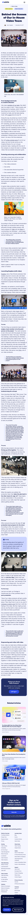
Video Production (19, 8)
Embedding (3, 847)
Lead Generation (4, 866)
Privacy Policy (7, 816)
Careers (16, 892)
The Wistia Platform (5, 835)
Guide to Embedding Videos (20, 862)
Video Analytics (4, 859)
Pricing (2, 841)
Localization (3, 855)
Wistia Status (17, 875)
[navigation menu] (24, 2)
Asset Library (17, 841)
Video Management (5, 851)
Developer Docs (18, 871)
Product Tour (4, 837)
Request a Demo (4, 839)
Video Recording (4, 875)
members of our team (13, 105)
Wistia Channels (4, 853)
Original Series (18, 847)
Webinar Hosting (4, 864)
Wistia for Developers (5, 886)
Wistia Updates (9, 8)
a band (9, 115)
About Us (16, 888)
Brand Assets (17, 890)
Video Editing (4, 877)
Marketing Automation (5, 868)
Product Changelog (19, 873)
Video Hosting (4, 845)
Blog (16, 835)
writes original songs (12, 140)
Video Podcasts (4, 857)
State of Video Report (19, 852)
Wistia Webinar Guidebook (20, 856)
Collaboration (4, 881)
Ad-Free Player (4, 849)
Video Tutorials (18, 845)
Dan (11, 67)
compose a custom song (8, 604)
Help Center (17, 869)
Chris (20, 350)
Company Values (18, 894)
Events (16, 837)
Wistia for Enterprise (5, 888)
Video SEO (3, 870)
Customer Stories (18, 839)
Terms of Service (22, 815)
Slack (21, 229)
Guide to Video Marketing (20, 864)
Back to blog (14, 6)
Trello (13, 229)
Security (16, 881)
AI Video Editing (4, 879)
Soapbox (3, 274)
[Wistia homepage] (6, 2)
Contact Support (18, 877)
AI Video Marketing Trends (20, 854)
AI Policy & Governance (19, 883)
